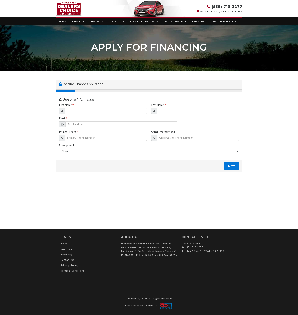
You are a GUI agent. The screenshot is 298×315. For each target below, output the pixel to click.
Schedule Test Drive (143, 21)
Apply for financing (225, 21)
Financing (199, 21)
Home (62, 21)
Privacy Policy (69, 265)
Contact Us (116, 21)
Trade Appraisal (175, 21)
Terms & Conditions (73, 270)
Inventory (78, 21)
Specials (97, 21)
